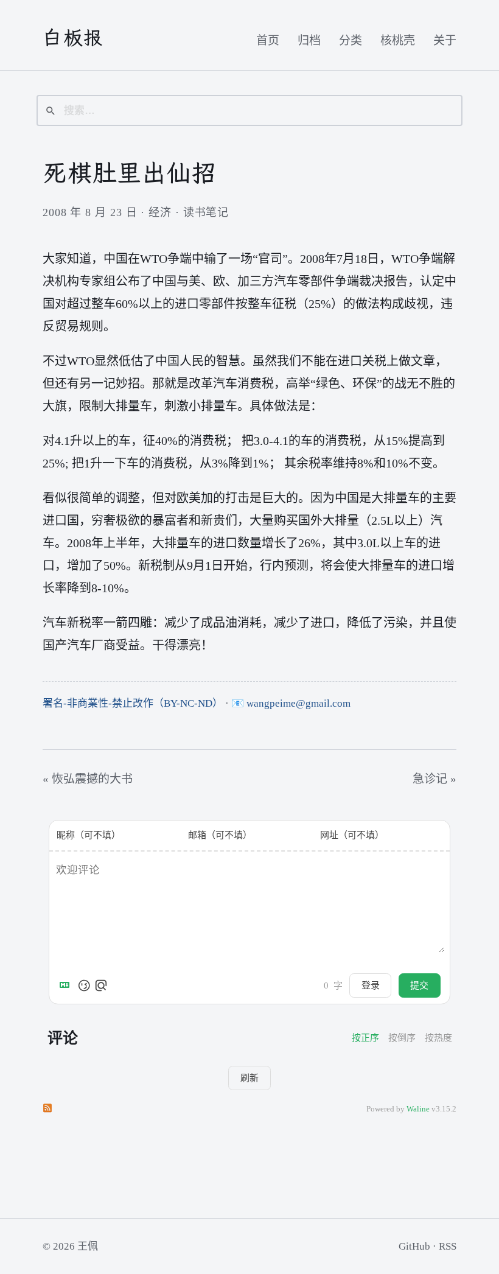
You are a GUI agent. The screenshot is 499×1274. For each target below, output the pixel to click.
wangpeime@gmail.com (298, 703)
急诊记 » (434, 778)
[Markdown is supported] (67, 985)
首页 (267, 40)
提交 (419, 985)
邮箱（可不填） (220, 835)
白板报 (73, 37)
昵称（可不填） (88, 835)
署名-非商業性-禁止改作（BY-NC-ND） (133, 703)
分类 (350, 40)
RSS (447, 1246)
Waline (418, 1109)
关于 (444, 40)
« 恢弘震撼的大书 (88, 778)
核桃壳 (397, 40)
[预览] (101, 985)
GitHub (414, 1246)
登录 (370, 985)
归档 (309, 40)
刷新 (249, 1078)
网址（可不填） (352, 835)
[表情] (84, 985)
